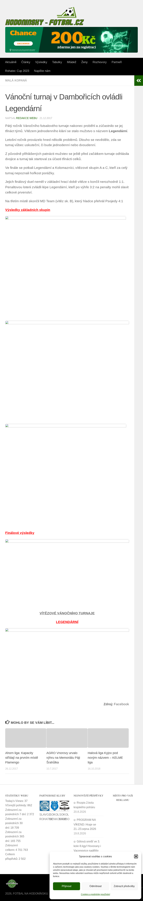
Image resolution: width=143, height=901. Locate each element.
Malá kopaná (16, 80)
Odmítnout (95, 886)
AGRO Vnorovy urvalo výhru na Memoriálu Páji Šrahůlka (63, 757)
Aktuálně (10, 62)
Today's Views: (14, 800)
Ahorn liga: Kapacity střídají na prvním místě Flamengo (21, 757)
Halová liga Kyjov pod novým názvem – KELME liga (105, 757)
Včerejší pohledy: (16, 805)
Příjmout (66, 886)
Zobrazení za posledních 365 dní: (14, 836)
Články (25, 62)
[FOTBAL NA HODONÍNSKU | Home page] (44, 16)
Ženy (84, 62)
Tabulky (57, 62)
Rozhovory (100, 62)
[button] (136, 856)
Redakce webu (26, 118)
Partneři (117, 62)
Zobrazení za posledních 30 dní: (14, 823)
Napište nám (42, 71)
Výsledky (41, 62)
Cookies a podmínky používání (95, 894)
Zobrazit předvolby (124, 886)
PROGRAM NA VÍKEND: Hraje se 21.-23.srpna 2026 (85, 824)
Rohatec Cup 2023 (17, 71)
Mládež (71, 62)
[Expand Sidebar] (138, 80)
